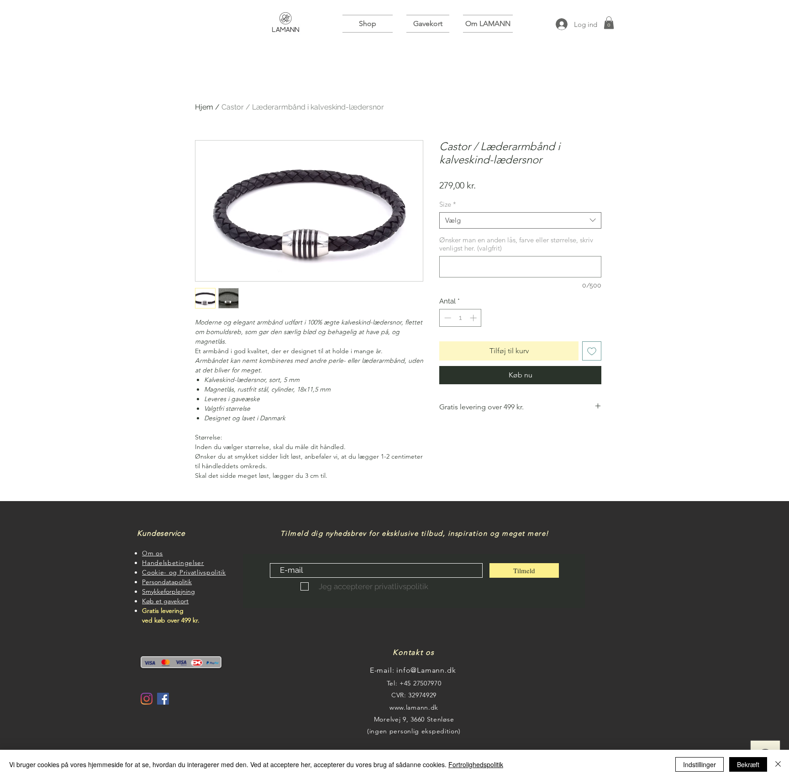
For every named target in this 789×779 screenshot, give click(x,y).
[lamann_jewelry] (147, 699)
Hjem (204, 107)
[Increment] (474, 317)
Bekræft (748, 764)
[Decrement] (447, 317)
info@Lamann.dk (426, 670)
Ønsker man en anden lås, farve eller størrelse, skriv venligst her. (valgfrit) (516, 244)
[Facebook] (163, 699)
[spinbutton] (460, 317)
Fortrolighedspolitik (475, 764)
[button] (371, 24)
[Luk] (778, 764)
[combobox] (520, 220)
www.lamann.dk (413, 707)
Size (447, 204)
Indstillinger (699, 764)
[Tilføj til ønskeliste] (591, 351)
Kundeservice (158, 533)
